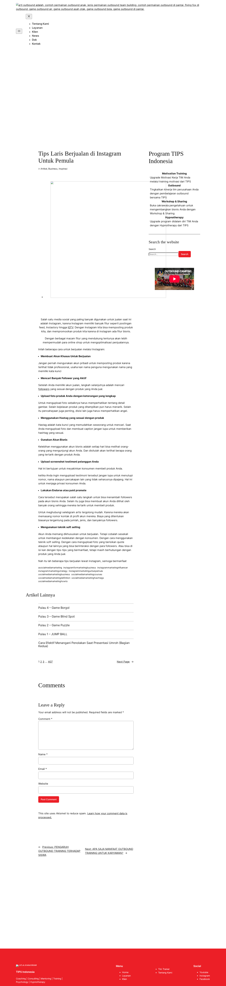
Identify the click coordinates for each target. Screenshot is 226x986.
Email (42, 768)
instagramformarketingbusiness (79, 567)
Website (43, 783)
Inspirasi (63, 168)
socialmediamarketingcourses (86, 574)
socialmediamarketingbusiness (54, 574)
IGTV (70, 327)
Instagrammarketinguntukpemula (86, 571)
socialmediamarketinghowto (53, 581)
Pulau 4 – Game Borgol (53, 607)
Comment (45, 718)
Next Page (125, 661)
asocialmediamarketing (50, 567)
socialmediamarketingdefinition (54, 578)
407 (50, 661)
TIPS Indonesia (25, 971)
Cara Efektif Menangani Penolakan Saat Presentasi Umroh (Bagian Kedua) (84, 644)
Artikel (44, 168)
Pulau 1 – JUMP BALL (52, 634)
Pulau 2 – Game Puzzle (54, 625)
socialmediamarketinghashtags (87, 578)
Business (52, 168)
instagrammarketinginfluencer (112, 567)
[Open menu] (19, 31)
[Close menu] (29, 16)
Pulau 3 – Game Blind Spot (56, 616)
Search (184, 254)
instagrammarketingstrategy (52, 571)
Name (43, 754)
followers (44, 389)
